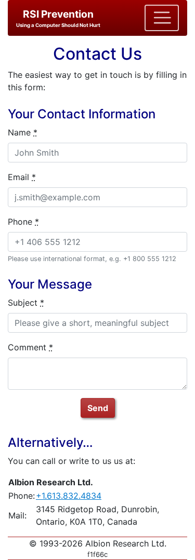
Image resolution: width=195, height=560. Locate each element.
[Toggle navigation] (162, 18)
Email (22, 177)
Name (22, 132)
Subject (26, 302)
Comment (30, 347)
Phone (23, 221)
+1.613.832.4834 (68, 495)
